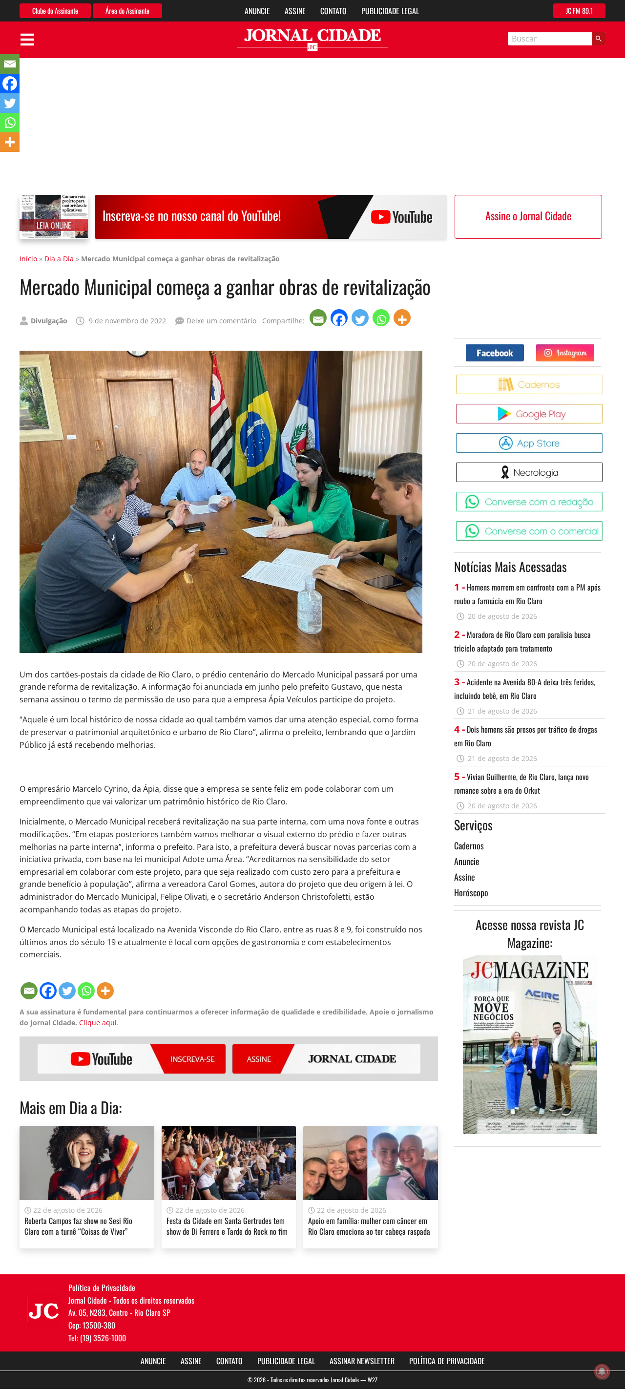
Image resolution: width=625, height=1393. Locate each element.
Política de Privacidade (447, 1361)
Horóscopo (471, 892)
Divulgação (49, 320)
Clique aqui (98, 1022)
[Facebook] (340, 317)
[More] (403, 317)
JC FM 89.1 (579, 10)
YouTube (132, 1059)
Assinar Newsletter (362, 1361)
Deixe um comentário (221, 320)
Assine (295, 11)
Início (28, 258)
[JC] (44, 1310)
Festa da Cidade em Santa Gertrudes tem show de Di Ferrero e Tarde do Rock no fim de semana (227, 1231)
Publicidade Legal (390, 11)
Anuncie (257, 11)
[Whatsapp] (382, 317)
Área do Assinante (127, 10)
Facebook (523, 348)
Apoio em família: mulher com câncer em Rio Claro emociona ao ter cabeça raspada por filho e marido (369, 1231)
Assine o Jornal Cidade (528, 215)
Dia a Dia (59, 258)
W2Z (372, 1379)
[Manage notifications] (602, 1371)
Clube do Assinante (55, 10)
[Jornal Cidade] (312, 40)
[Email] (319, 317)
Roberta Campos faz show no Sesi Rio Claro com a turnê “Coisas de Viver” (78, 1226)
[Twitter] (361, 317)
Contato (333, 11)
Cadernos (469, 845)
